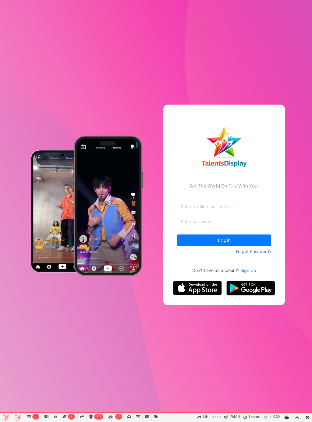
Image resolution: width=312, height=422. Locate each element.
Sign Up (248, 270)
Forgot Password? (253, 251)
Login (224, 240)
